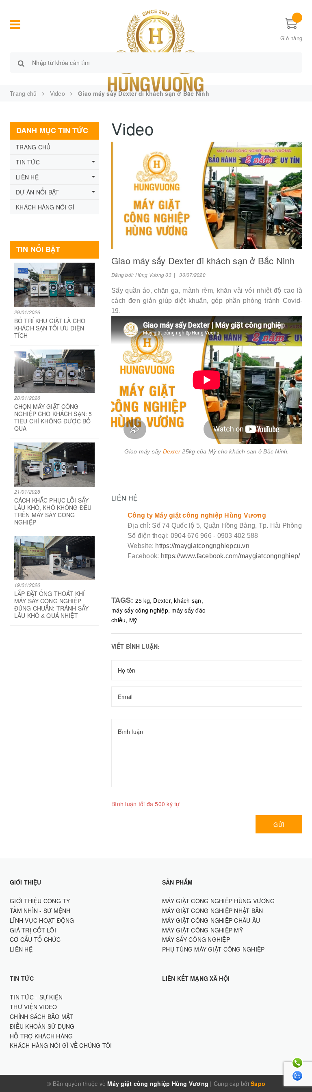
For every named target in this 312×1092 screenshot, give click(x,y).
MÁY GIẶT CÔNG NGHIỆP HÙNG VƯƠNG (218, 901)
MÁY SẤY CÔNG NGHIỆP (196, 939)
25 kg (142, 600)
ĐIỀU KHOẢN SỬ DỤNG (42, 1026)
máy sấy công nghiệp (139, 610)
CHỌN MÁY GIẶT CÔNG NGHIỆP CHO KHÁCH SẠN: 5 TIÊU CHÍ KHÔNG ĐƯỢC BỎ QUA (53, 417)
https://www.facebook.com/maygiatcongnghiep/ (230, 555)
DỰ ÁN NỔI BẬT (37, 192)
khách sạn (187, 600)
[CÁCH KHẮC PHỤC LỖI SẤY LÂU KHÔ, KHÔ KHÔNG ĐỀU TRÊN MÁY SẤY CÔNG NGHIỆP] (54, 464)
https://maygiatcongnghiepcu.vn (202, 545)
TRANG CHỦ (33, 147)
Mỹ (133, 620)
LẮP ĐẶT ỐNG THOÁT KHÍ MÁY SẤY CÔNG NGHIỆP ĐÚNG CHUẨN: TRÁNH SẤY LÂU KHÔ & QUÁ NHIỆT (51, 604)
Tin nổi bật (38, 249)
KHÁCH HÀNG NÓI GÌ (45, 207)
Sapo (258, 1083)
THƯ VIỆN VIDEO (33, 1007)
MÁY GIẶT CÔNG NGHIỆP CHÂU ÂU (211, 920)
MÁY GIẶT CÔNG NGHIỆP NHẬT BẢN (212, 910)
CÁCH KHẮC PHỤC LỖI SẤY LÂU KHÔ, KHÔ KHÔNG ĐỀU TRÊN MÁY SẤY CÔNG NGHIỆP (52, 511)
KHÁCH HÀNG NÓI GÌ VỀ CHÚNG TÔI (61, 1045)
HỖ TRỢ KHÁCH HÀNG (41, 1036)
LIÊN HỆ (27, 177)
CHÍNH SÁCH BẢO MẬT (42, 1016)
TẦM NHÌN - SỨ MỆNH (40, 910)
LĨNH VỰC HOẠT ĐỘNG (42, 920)
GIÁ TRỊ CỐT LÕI (33, 930)
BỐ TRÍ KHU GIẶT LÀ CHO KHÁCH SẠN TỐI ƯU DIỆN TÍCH (49, 328)
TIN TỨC (28, 162)
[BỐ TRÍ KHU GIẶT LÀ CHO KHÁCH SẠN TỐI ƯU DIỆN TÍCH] (54, 285)
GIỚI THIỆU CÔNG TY (40, 901)
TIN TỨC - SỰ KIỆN (36, 997)
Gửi (278, 824)
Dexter (162, 600)
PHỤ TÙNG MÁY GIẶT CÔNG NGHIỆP (213, 949)
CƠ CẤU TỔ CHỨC (35, 939)
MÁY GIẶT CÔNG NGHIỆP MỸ (202, 930)
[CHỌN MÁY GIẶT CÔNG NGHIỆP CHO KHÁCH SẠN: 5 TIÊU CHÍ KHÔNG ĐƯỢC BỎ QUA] (54, 371)
